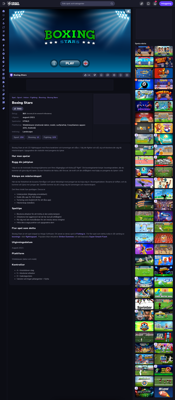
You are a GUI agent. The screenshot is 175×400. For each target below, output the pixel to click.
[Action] (3, 46)
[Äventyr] (3, 54)
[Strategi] (3, 98)
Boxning (42, 97)
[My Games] (148, 3)
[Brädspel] (3, 58)
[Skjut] (3, 90)
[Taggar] (3, 108)
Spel (14, 97)
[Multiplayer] (3, 35)
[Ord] (3, 78)
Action (26, 97)
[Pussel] (3, 82)
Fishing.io (80, 234)
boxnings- (16, 236)
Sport (19, 97)
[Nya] (3, 19)
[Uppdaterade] (3, 27)
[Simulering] (3, 86)
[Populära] (3, 23)
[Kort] (3, 74)
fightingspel (31, 236)
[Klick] (3, 66)
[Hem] (3, 11)
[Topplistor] (3, 39)
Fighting (33, 97)
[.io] (3, 62)
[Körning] (3, 70)
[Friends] (141, 3)
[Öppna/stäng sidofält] (4, 3)
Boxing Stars (52, 97)
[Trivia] (3, 102)
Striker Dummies (66, 236)
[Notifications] (155, 3)
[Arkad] (3, 50)
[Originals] (3, 31)
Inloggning (166, 3)
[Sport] (3, 94)
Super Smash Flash (98, 236)
